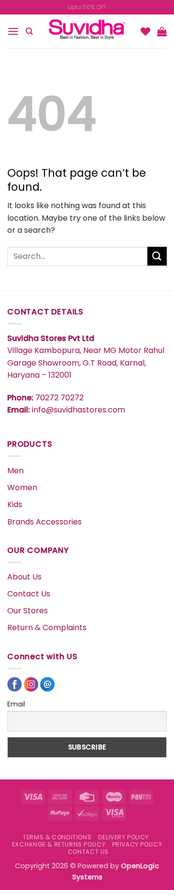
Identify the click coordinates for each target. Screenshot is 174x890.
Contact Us (28, 593)
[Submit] (157, 256)
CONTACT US (88, 852)
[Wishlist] (145, 31)
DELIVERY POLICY (123, 837)
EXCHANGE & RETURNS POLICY (58, 844)
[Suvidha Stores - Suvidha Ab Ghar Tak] (87, 31)
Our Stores (27, 610)
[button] (13, 31)
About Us (24, 576)
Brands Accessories (44, 521)
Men (15, 470)
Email (16, 704)
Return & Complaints (47, 627)
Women (22, 487)
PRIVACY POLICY (137, 844)
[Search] (29, 31)
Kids (14, 504)
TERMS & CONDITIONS (57, 837)
